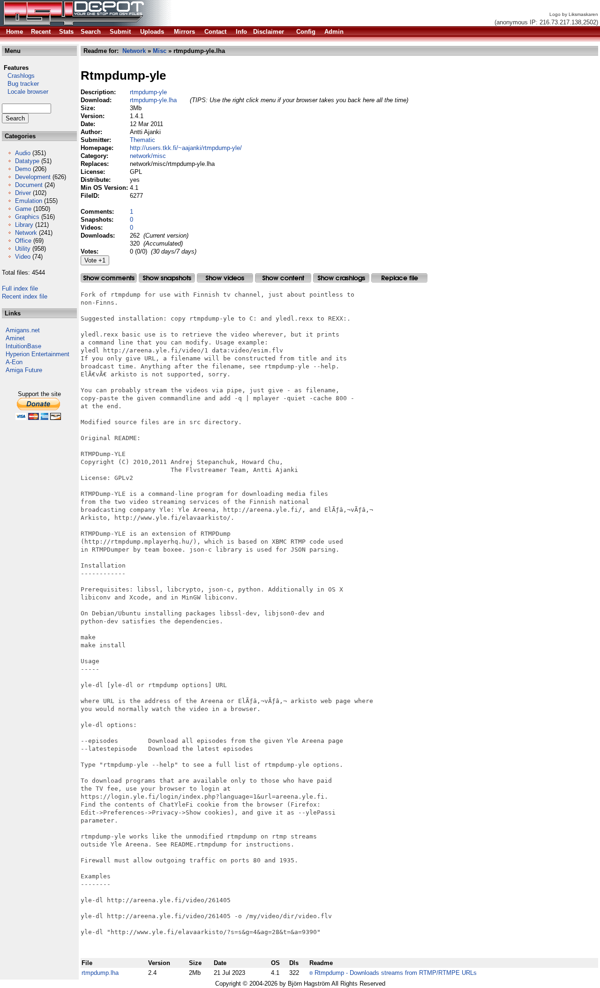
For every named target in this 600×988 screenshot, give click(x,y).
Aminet (15, 338)
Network (26, 232)
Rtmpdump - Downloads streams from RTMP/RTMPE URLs (396, 972)
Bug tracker (20, 83)
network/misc (148, 155)
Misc (159, 50)
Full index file (20, 288)
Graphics (27, 216)
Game (23, 208)
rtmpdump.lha (100, 972)
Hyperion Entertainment (37, 354)
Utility (22, 248)
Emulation (28, 200)
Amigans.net (23, 330)
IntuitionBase (23, 346)
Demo (23, 168)
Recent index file (24, 296)
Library (24, 224)
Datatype (27, 161)
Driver (23, 192)
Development (33, 176)
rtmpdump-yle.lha (153, 100)
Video (22, 256)
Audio (22, 153)
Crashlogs (18, 75)
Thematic (142, 139)
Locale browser (25, 91)
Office (23, 240)
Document (29, 184)
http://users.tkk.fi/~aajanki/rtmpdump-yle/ (186, 147)
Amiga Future (24, 370)
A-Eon (14, 362)
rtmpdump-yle (148, 92)
